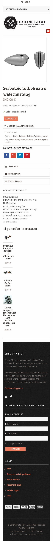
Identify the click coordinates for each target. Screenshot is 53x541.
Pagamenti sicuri (14, 485)
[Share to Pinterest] (27, 157)
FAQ (9, 495)
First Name (11, 424)
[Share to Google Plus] (13, 157)
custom (11, 139)
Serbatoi (30, 136)
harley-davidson (21, 139)
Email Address (14, 414)
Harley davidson (19, 136)
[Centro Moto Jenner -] (24, 23)
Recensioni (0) (14, 173)
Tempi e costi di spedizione (19, 474)
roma (31, 139)
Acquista (10, 118)
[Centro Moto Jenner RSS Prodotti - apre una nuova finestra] (6, 397)
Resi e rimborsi (13, 479)
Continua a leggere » (13, 388)
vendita (7, 142)
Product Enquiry (15, 181)
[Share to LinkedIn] (20, 157)
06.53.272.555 (20, 534)
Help (9, 468)
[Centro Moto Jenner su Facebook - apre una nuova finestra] (11, 397)
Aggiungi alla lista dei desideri (20, 126)
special (45, 139)
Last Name (11, 433)
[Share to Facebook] (6, 157)
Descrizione (13, 166)
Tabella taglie (12, 490)
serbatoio (37, 139)
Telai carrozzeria (40, 136)
